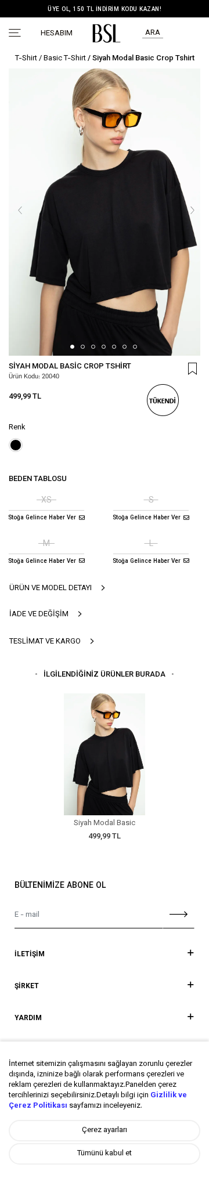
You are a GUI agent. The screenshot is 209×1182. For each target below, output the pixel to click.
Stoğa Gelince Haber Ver (42, 518)
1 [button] (72, 347)
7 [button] (135, 347)
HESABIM (57, 33)
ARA (152, 33)
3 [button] (93, 347)
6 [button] (124, 347)
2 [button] (83, 347)
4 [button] (104, 347)
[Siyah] (15, 445)
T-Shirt (26, 58)
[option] (104, 9)
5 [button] (114, 347)
